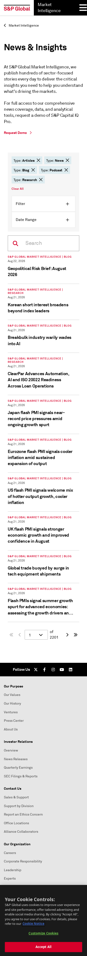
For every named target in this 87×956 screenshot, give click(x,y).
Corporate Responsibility (23, 861)
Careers (10, 853)
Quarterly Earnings (18, 768)
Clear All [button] (18, 189)
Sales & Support (16, 797)
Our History (12, 703)
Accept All (43, 947)
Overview (11, 750)
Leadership (12, 870)
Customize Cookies (43, 933)
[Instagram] (53, 669)
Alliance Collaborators (21, 832)
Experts (10, 878)
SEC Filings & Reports (20, 776)
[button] (38, 160)
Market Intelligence (23, 25)
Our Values (12, 695)
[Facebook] (44, 669)
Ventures (11, 712)
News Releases (16, 759)
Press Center (14, 721)
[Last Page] (75, 635)
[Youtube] (62, 669)
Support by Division (19, 806)
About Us (11, 729)
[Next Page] (67, 635)
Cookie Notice (33, 923)
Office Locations (16, 823)
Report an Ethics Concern (23, 814)
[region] (43, 920)
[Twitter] (36, 669)
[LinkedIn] (70, 669)
